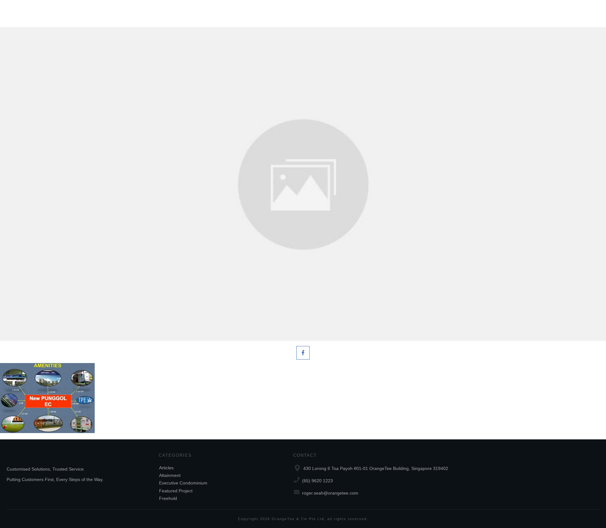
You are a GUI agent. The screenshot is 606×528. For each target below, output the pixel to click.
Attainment (170, 475)
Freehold (168, 498)
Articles (166, 467)
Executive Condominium (183, 482)
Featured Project (176, 490)
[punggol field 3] (303, 184)
